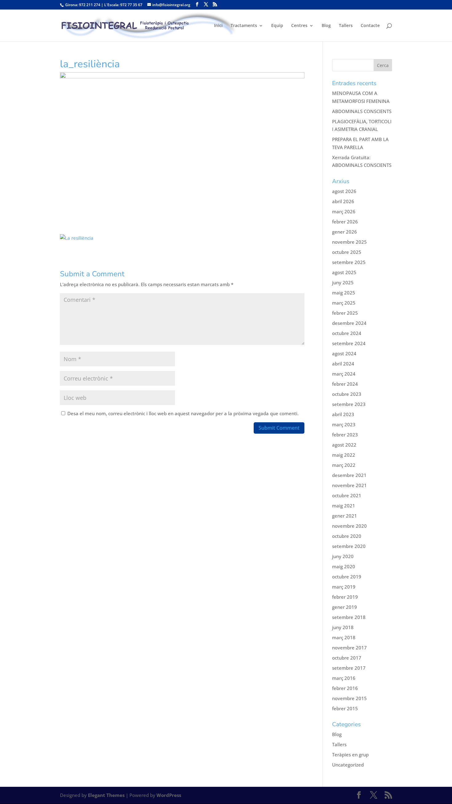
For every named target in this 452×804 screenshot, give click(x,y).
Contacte (370, 25)
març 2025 (343, 303)
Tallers (346, 25)
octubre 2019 (346, 576)
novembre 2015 (349, 698)
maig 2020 (343, 566)
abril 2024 (343, 364)
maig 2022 (343, 455)
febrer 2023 (345, 435)
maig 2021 (343, 505)
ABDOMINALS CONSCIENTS (361, 111)
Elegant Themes (106, 795)
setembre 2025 (349, 262)
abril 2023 (343, 414)
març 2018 (343, 637)
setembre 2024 (349, 343)
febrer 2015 (345, 708)
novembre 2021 (349, 485)
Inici (218, 25)
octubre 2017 (346, 658)
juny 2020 (343, 556)
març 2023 (343, 424)
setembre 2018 (349, 617)
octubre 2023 (346, 394)
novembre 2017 (349, 647)
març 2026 (343, 211)
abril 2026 (343, 201)
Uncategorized (348, 765)
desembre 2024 (349, 323)
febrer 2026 (345, 222)
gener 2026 (344, 232)
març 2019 (343, 587)
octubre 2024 (346, 333)
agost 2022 (344, 445)
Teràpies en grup (350, 754)
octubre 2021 (346, 495)
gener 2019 (344, 607)
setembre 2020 (349, 546)
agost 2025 (344, 272)
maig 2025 (343, 293)
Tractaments (244, 25)
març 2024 (343, 374)
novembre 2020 (349, 526)
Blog (326, 25)
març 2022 (343, 465)
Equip (277, 25)
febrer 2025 (345, 313)
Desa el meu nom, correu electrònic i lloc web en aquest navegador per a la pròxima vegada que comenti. (183, 413)
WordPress (169, 795)
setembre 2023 (349, 404)
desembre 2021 (349, 475)
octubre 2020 (346, 536)
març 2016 (343, 678)
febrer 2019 (345, 597)
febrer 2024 (345, 384)
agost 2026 (344, 191)
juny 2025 (343, 282)
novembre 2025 (349, 242)
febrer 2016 (345, 688)
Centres (299, 25)
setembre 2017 (349, 668)
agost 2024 (344, 353)
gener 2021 (344, 516)
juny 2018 (343, 627)
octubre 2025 (346, 252)
